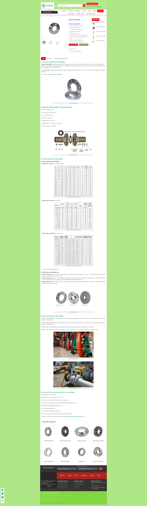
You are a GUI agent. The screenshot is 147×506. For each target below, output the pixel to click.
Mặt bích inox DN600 (82, 440)
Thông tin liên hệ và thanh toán (60, 58)
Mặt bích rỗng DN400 (65, 461)
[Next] (65, 29)
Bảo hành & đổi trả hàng (64, 482)
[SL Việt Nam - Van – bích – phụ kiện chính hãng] (48, 5)
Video (89, 10)
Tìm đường (2, 491)
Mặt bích (100, 10)
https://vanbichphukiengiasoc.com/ (54, 405)
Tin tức (84, 10)
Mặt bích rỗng (82, 461)
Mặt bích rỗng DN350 (48, 440)
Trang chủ (63, 10)
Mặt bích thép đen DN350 (65, 440)
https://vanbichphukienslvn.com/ (77, 416)
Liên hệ (94, 10)
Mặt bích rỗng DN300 (48, 461)
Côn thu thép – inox (90, 13)
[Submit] (84, 5)
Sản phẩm (77, 10)
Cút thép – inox (80, 13)
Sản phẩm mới (96, 19)
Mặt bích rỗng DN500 (57, 74)
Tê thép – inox (71, 13)
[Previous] (43, 29)
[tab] (43, 58)
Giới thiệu (71, 10)
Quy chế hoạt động (79, 484)
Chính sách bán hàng (63, 484)
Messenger (2, 498)
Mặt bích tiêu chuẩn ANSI (98, 461)
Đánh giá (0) (49, 58)
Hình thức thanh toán (63, 487)
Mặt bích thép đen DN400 (98, 440)
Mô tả (43, 58)
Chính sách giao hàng (63, 486)
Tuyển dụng (83, 475)
